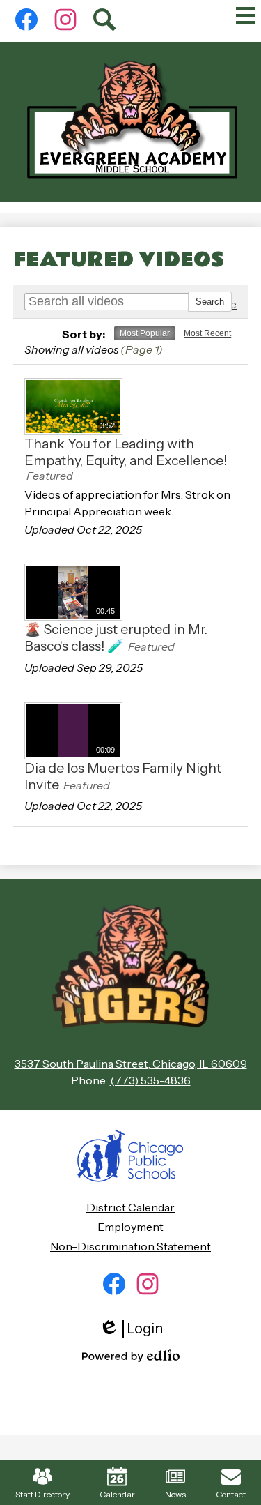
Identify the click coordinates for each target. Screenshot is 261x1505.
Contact (231, 1494)
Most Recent (207, 333)
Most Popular (145, 333)
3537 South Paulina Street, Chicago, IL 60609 (131, 1064)
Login (136, 1329)
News (175, 1494)
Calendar (117, 1494)
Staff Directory (42, 1494)
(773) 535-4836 (150, 1080)
